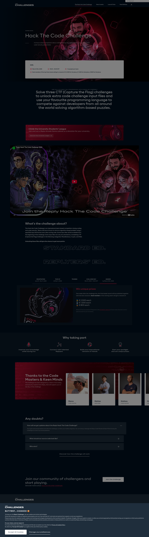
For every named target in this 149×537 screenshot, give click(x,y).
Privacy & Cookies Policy (58, 525)
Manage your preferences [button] (39, 532)
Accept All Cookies (16, 532)
